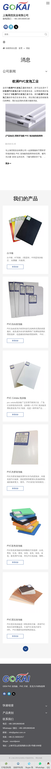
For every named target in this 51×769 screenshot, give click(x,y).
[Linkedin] (11, 27)
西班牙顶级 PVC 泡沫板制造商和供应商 (31, 136)
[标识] (16, 5)
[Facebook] (6, 27)
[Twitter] (16, 27)
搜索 (46, 34)
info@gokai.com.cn (17, 732)
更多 (7, 163)
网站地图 (38, 758)
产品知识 (10, 136)
